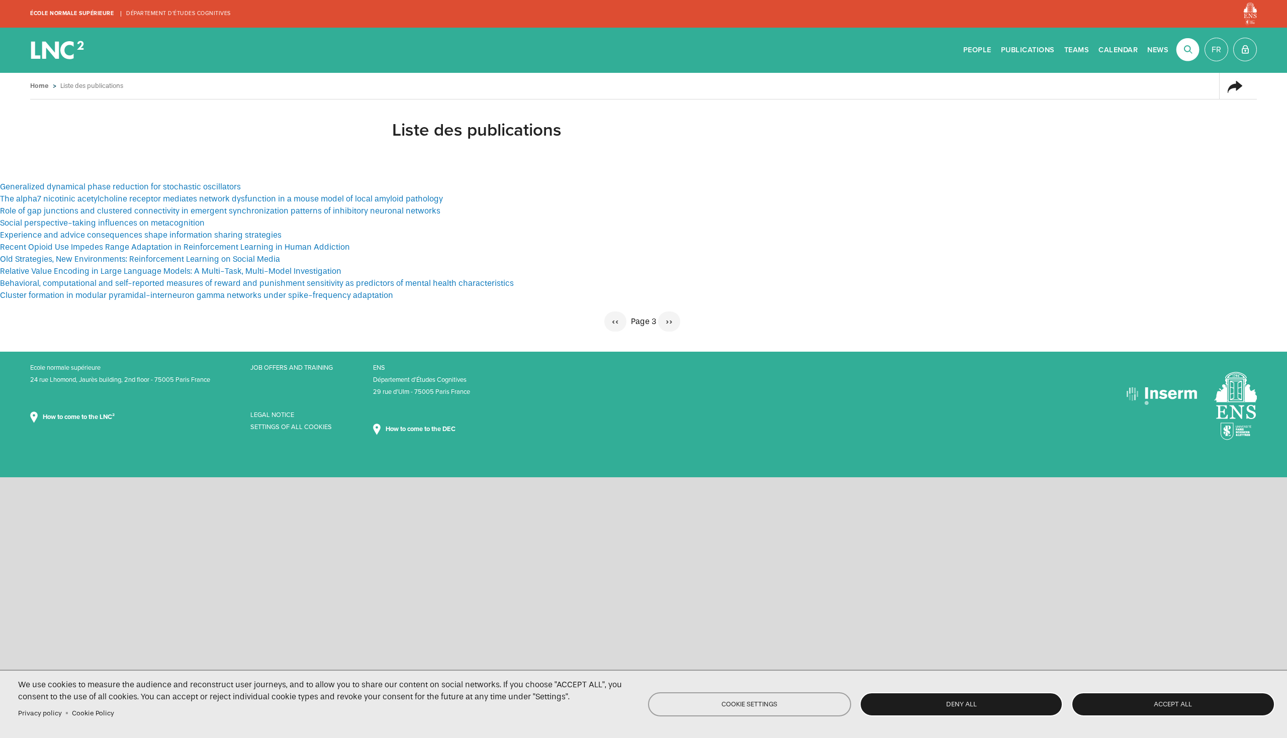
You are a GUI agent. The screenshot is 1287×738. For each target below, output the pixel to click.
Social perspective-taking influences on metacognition (102, 223)
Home (39, 85)
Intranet (1245, 49)
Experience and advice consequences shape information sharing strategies (141, 235)
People (977, 50)
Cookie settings (749, 704)
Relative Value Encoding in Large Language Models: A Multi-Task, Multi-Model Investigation (170, 271)
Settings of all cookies (291, 427)
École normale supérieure (72, 13)
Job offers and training (291, 368)
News (1157, 50)
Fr (1216, 50)
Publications (1028, 50)
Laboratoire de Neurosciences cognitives (58, 50)
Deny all (961, 704)
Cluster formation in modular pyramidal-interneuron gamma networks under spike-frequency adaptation (196, 295)
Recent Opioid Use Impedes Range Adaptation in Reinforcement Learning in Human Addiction (175, 247)
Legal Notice (272, 415)
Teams (1076, 50)
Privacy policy (40, 713)
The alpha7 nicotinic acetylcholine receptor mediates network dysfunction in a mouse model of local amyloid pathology (221, 198)
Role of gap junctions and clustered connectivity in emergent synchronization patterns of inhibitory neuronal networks (220, 211)
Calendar (1118, 50)
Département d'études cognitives (178, 13)
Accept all (1173, 704)
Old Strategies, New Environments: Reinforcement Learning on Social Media (140, 259)
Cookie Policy (93, 713)
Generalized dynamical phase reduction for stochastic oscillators (120, 186)
